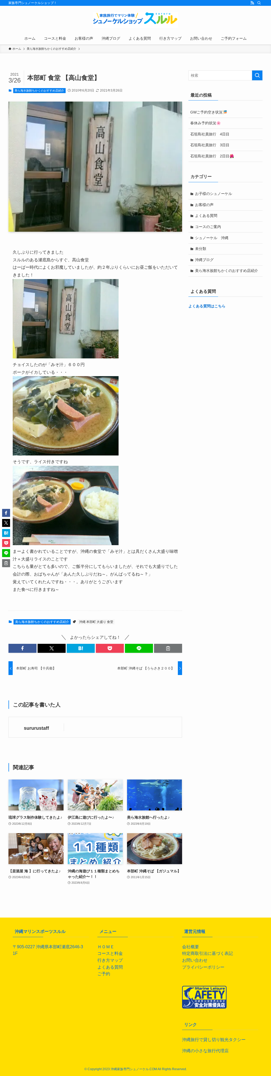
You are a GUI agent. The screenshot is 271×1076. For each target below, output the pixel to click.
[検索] (259, 3)
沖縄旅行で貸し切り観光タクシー (214, 1039)
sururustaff (36, 728)
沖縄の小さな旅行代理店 (205, 1050)
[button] (22, 648)
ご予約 (103, 974)
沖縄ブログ (204, 260)
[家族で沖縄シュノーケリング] (135, 20)
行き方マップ (110, 960)
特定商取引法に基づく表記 (207, 953)
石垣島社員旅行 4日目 (209, 134)
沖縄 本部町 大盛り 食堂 (96, 622)
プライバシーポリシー (203, 967)
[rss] (252, 3)
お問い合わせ (194, 960)
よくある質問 (206, 215)
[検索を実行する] (257, 75)
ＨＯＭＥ (105, 947)
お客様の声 (204, 205)
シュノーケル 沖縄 (211, 238)
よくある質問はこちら (206, 306)
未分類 (200, 249)
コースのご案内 (208, 227)
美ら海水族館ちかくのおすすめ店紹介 (39, 90)
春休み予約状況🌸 (205, 123)
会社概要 (190, 947)
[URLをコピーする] (168, 648)
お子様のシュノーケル (213, 194)
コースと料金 (110, 953)
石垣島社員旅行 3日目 (209, 145)
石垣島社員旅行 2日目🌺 (212, 156)
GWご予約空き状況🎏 (208, 112)
